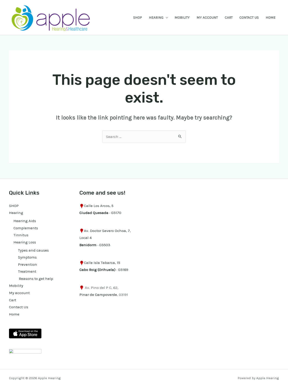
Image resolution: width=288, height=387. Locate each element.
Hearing (156, 18)
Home (271, 18)
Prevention (27, 264)
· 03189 (103, 269)
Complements (26, 228)
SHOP (137, 18)
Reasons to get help (35, 278)
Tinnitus (21, 235)
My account (207, 18)
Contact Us (249, 18)
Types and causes (33, 250)
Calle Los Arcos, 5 (98, 205)
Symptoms (27, 257)
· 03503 (94, 245)
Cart (229, 18)
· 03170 (100, 212)
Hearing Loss (25, 242)
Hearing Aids (25, 220)
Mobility (182, 18)
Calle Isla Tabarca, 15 (102, 262)
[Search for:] (144, 136)
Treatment (27, 271)
